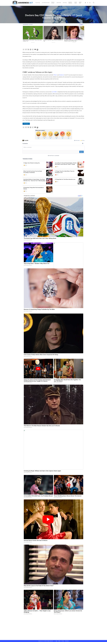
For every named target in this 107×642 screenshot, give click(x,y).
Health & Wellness (53, 11)
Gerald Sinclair (47, 21)
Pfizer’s (55, 75)
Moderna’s (61, 75)
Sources (26, 123)
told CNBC (54, 91)
